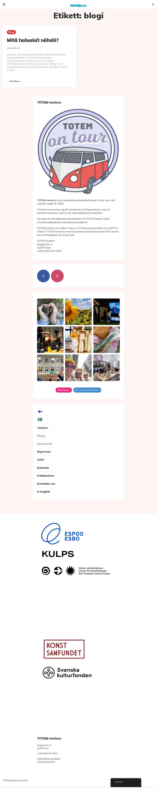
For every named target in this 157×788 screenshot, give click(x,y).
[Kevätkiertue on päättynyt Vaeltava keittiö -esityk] (50, 367)
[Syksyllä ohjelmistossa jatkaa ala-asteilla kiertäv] (106, 312)
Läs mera (14, 81)
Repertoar (44, 451)
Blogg (11, 32)
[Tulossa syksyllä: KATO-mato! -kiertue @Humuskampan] (50, 312)
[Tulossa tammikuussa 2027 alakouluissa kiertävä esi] (78, 312)
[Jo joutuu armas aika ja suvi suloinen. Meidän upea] (78, 367)
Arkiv (40, 459)
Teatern (42, 428)
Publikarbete (45, 475)
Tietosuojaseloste (46, 761)
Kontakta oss (46, 483)
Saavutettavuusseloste (48, 758)
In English (43, 491)
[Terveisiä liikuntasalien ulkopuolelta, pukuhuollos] (106, 339)
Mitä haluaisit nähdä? (33, 40)
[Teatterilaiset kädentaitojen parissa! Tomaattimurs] (106, 367)
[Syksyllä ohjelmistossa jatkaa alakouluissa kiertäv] (78, 339)
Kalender (43, 467)
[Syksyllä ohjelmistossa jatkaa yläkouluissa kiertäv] (50, 339)
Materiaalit (44, 443)
